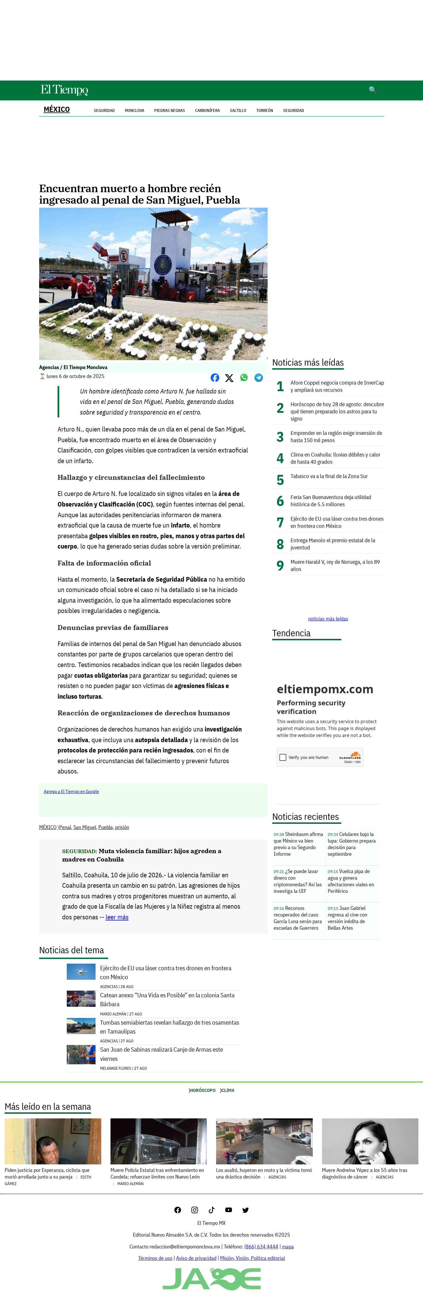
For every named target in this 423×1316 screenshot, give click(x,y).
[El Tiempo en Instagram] (199, 1211)
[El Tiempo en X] (245, 1211)
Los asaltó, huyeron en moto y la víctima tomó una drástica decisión (264, 1173)
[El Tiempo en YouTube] (233, 1211)
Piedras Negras (169, 110)
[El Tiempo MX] (64, 94)
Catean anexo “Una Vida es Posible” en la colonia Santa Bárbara (167, 999)
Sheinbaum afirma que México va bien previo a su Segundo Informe (298, 844)
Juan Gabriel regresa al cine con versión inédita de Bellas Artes (347, 918)
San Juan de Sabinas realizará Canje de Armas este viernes (161, 1054)
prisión (122, 827)
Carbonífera (207, 110)
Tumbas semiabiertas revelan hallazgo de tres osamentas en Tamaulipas (169, 1027)
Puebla (105, 827)
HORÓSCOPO (203, 1090)
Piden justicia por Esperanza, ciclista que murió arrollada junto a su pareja (48, 1176)
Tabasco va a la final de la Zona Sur (329, 476)
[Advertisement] (211, 40)
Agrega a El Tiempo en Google (71, 791)
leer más (117, 917)
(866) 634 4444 (261, 1246)
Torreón (264, 110)
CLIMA (228, 1090)
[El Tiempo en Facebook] (182, 1211)
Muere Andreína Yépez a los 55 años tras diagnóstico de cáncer (364, 1173)
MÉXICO (57, 109)
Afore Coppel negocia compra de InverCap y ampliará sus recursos (337, 386)
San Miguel (84, 827)
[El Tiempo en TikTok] (216, 1211)
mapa (288, 1246)
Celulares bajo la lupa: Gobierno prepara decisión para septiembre (352, 844)
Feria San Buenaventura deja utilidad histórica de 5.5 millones (331, 500)
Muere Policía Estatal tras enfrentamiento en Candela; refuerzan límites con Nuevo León (157, 1176)
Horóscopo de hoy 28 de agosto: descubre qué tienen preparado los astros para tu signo (337, 411)
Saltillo (238, 110)
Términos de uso (155, 1258)
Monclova (134, 110)
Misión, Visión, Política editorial (252, 1258)
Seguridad (293, 110)
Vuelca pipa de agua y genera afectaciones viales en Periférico (351, 881)
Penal (65, 827)
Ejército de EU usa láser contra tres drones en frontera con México (165, 972)
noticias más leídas (328, 618)
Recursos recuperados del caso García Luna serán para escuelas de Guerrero (298, 918)
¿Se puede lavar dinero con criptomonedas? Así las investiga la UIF (298, 881)
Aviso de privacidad (196, 1258)
